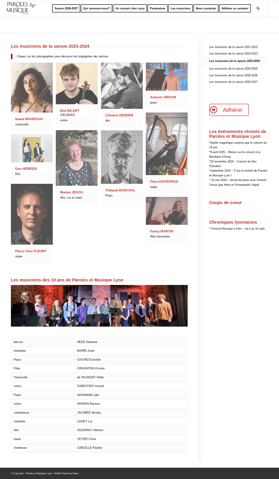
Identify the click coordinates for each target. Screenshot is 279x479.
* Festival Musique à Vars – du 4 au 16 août (237, 228)
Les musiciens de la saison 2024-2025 (233, 68)
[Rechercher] (258, 8)
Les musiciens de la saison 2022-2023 (233, 53)
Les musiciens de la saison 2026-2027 (233, 82)
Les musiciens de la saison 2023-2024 (234, 61)
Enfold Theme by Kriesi (66, 473)
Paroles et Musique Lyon (39, 473)
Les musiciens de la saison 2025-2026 (233, 75)
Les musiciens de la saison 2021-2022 (233, 47)
